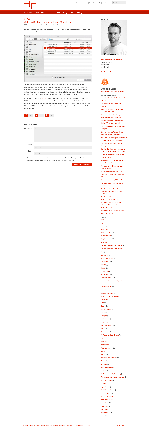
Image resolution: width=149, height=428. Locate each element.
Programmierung (106, 348)
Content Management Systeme (111, 245)
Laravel (103, 312)
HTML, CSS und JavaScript (110, 296)
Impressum (79, 425)
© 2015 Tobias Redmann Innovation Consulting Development (44, 425)
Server (103, 361)
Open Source (83, 3)
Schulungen (106, 3)
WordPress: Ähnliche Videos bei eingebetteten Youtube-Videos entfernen (112, 191)
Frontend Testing (75, 13)
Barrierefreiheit (106, 236)
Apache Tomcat (106, 232)
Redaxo (103, 354)
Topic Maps (105, 387)
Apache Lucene (106, 229)
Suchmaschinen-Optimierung (111, 374)
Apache (103, 226)
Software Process (107, 367)
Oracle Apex (105, 332)
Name (30, 144)
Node (102, 328)
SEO (43, 13)
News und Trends (107, 325)
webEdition (104, 403)
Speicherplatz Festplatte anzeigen (112, 91)
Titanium (104, 383)
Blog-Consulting (106, 239)
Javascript (104, 299)
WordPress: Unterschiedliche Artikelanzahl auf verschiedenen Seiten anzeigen (112, 205)
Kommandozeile (106, 309)
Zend (102, 416)
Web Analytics (105, 393)
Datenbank (104, 255)
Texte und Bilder (106, 380)
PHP (37, 13)
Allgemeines (105, 223)
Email (30, 151)
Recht (103, 351)
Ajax (102, 219)
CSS (102, 252)
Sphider (103, 370)
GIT (102, 290)
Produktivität (105, 345)
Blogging (104, 242)
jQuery (103, 306)
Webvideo (104, 409)
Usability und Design (108, 390)
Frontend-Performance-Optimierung (113, 281)
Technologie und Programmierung (112, 377)
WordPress (28, 13)
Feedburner (105, 271)
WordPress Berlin (95, 3)
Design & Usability (107, 258)
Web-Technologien (107, 396)
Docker (103, 265)
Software (28, 19)
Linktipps (104, 316)
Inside (76, 3)
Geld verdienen (106, 286)
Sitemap (70, 425)
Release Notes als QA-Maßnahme (112, 180)
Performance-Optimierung (57, 13)
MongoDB (104, 322)
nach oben (121, 425)
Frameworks (105, 274)
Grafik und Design (107, 293)
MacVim (44, 98)
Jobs (102, 303)
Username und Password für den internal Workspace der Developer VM (112, 174)
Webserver (104, 406)
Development (105, 261)
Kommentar (28, 128)
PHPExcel (104, 341)
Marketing (104, 319)
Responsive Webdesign (109, 357)
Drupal (103, 268)
